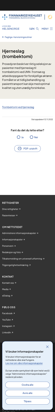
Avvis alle (27, 392)
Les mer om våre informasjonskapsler (24, 363)
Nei (36, 137)
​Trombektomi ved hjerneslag (18, 107)
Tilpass (27, 401)
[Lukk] (47, 347)
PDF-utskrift (30, 148)
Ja (22, 137)
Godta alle (27, 384)
